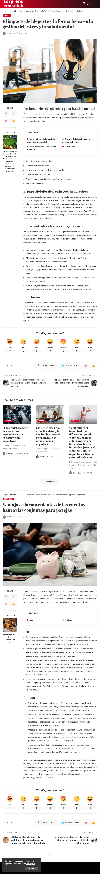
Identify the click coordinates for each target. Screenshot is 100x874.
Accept (32, 868)
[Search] (88, 4)
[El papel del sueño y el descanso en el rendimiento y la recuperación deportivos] (17, 414)
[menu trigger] (94, 4)
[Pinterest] (6, 121)
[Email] (13, 121)
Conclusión (70, 146)
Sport (6, 15)
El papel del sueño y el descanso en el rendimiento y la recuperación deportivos (16, 434)
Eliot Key (11, 33)
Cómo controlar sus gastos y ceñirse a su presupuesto (9, 638)
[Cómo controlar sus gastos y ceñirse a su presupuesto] (10, 625)
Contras (68, 620)
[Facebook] (6, 114)
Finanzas (8, 499)
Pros (31, 620)
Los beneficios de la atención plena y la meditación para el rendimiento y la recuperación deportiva (48, 436)
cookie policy (30, 864)
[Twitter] (13, 114)
